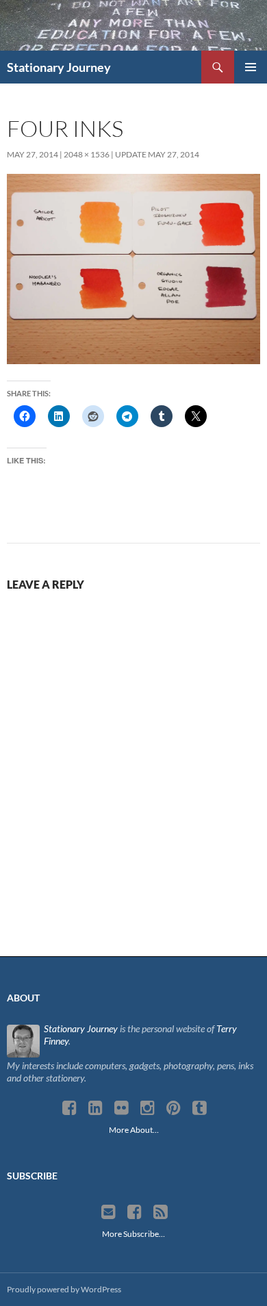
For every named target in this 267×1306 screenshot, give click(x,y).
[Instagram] (147, 1108)
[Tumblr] (199, 1108)
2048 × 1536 (87, 154)
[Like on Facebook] (134, 1212)
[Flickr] (121, 1108)
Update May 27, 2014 (157, 154)
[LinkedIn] (95, 1108)
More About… (134, 1130)
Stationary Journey (59, 67)
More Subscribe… (133, 1234)
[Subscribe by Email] (108, 1212)
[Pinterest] (173, 1108)
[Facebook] (69, 1108)
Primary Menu (250, 67)
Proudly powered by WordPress (64, 1289)
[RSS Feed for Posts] (160, 1212)
